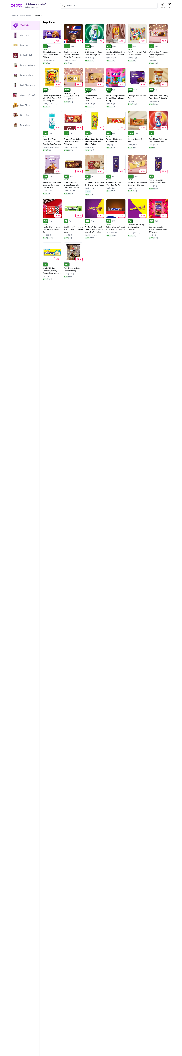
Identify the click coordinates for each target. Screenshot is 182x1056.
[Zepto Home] (16, 5)
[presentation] (17, 15)
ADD (58, 41)
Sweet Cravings (25, 15)
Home (13, 15)
